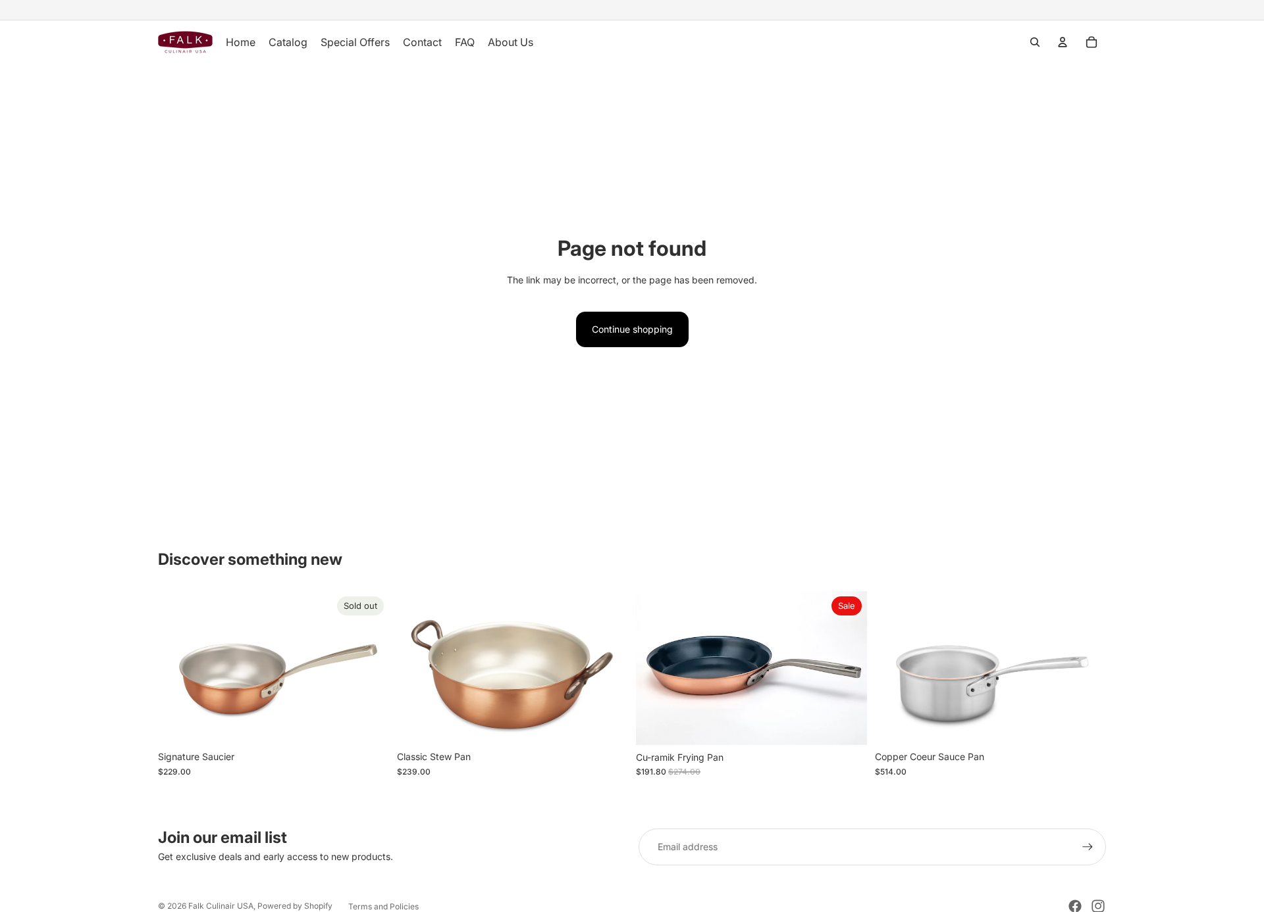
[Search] (1034, 42)
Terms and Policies (383, 906)
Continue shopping (632, 329)
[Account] (1062, 42)
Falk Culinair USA (220, 906)
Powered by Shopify (294, 906)
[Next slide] (369, 668)
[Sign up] (1087, 846)
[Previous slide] (178, 668)
